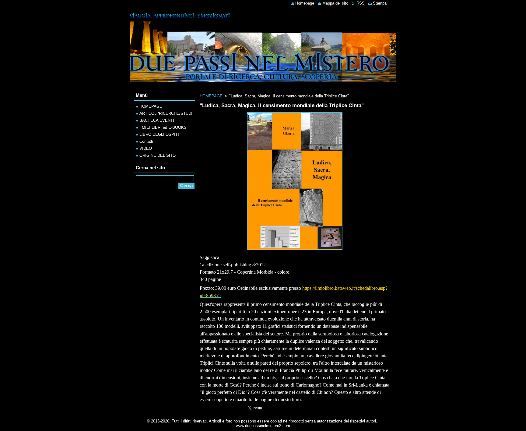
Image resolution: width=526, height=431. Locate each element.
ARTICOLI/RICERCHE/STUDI (165, 113)
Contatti (146, 141)
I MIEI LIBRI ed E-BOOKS (163, 127)
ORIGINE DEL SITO (157, 155)
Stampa (380, 3)
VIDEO (145, 148)
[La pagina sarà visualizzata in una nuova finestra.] (295, 250)
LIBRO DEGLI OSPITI (159, 134)
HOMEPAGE (211, 96)
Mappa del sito (335, 3)
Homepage (304, 3)
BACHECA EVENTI (156, 120)
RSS (360, 3)
